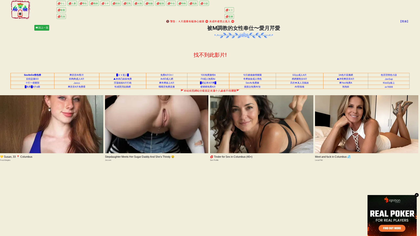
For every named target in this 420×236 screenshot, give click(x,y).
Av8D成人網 (166, 78)
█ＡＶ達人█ (122, 74)
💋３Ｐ (105, 3)
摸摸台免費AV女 (252, 86)
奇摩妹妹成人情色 (252, 78)
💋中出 (171, 3)
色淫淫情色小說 (389, 74)
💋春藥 (61, 10)
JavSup (389, 79)
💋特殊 (182, 3)
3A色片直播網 (345, 74)
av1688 (389, 86)
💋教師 (94, 3)
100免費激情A (208, 74)
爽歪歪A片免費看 (76, 86)
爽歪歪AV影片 (77, 74)
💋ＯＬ (61, 3)
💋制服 (149, 3)
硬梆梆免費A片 (208, 86)
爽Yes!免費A (345, 82)
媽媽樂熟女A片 (299, 78)
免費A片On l (166, 74)
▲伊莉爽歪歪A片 (345, 78)
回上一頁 (43, 27)
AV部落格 (299, 86)
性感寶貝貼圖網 (123, 86)
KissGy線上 (389, 82)
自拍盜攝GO (32, 78)
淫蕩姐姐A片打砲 (122, 82)
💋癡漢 (160, 3)
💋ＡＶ (229, 10)
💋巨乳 (127, 3)
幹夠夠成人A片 (76, 78)
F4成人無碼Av (208, 78)
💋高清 (61, 16)
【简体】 (404, 21)
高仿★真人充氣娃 (299, 82)
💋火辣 (138, 3)
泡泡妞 (345, 86)
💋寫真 (193, 3)
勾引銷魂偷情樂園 (252, 74)
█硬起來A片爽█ (208, 82)
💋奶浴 (116, 3)
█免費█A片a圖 (32, 86)
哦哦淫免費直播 (167, 86)
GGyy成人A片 (299, 74)
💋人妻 (72, 3)
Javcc (77, 82)
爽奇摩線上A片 (166, 82)
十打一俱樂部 (32, 82)
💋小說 (204, 3)
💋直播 (229, 16)
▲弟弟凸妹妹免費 (122, 78)
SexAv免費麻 (252, 82)
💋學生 (83, 3)
